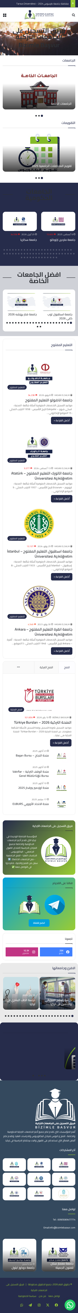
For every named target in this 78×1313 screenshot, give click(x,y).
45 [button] (18, 253)
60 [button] (30, 257)
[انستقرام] (39, 1305)
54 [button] (47, 257)
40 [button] (33, 253)
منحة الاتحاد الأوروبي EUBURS (31, 804)
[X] (47, 1305)
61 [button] (27, 257)
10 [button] (47, 250)
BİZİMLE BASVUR (60, 717)
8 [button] (53, 250)
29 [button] (65, 253)
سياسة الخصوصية (27, 1296)
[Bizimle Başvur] (39, 14)
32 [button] (56, 253)
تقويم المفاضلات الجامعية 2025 (52, 166)
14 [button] (36, 250)
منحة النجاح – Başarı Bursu (32, 755)
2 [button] (39, 115)
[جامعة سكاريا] (20, 221)
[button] (70, 1305)
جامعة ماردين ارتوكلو (62, 239)
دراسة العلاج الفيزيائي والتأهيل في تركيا (58, 1002)
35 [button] (47, 253)
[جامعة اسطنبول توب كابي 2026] (56, 302)
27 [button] (71, 253)
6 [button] (59, 250)
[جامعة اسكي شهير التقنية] (39, 1193)
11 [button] (45, 250)
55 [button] (45, 257)
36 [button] (45, 253)
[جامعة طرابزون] (19, 1255)
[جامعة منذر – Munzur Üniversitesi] (63, 1193)
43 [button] (24, 253)
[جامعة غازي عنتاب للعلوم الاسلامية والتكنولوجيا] (63, 1179)
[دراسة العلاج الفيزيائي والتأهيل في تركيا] (57, 993)
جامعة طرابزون (25, 1267)
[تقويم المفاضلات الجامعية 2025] (39, 152)
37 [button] (42, 253)
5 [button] (62, 250)
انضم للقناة (39, 923)
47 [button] (13, 253)
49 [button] (7, 253)
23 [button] (10, 250)
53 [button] (50, 257)
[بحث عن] (73, 16)
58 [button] (36, 257)
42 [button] (27, 253)
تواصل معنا (54, 1296)
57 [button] (39, 257)
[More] (18, 667)
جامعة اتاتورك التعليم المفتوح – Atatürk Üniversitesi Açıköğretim (41, 476)
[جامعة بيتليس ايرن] (14, 1164)
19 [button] (21, 250)
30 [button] (62, 253)
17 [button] (27, 250)
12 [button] (42, 250)
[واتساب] (21, 1305)
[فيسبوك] (56, 1305)
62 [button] (24, 257)
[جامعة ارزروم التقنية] (14, 1193)
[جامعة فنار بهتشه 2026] (21, 302)
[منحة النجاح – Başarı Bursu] (61, 756)
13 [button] (39, 250)
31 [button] (59, 253)
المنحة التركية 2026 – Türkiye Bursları (42, 722)
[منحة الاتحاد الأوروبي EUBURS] (61, 804)
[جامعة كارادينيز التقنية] (39, 1179)
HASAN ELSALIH (62, 395)
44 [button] (21, 253)
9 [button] (50, 250)
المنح (67, 667)
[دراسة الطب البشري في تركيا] (21, 993)
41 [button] (30, 253)
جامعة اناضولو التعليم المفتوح (48, 400)
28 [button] (68, 253)
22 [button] (13, 250)
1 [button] (42, 116)
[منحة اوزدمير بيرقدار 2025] (61, 788)
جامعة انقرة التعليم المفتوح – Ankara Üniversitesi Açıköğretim (43, 632)
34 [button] (50, 253)
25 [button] (4, 250)
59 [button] (33, 257)
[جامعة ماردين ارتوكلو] (58, 221)
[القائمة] (4, 16)
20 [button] (18, 250)
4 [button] (65, 250)
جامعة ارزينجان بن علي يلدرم (60, 1265)
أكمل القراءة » (62, 420)
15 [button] (33, 250)
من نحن (42, 1296)
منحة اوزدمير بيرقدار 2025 (33, 787)
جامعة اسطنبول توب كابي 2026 (60, 316)
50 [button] (4, 253)
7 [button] (56, 250)
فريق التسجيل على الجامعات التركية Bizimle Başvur (39, 37)
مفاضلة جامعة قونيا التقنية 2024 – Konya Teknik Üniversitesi (38, 3)
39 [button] (36, 253)
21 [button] (16, 250)
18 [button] (24, 250)
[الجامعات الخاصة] (39, 89)
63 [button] (21, 257)
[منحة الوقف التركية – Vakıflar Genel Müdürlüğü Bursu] (61, 772)
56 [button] (42, 257)
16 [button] (30, 250)
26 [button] (74, 253)
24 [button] (7, 250)
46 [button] (16, 253)
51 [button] (56, 257)
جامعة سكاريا (28, 239)
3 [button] (36, 115)
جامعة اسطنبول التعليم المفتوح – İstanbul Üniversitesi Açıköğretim (39, 554)
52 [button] (53, 257)
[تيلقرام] (30, 1305)
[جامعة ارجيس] (14, 1179)
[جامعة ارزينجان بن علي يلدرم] (58, 1255)
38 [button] (39, 253)
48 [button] (10, 253)
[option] (39, 89)
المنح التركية (46, 667)
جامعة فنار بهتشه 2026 (22, 314)
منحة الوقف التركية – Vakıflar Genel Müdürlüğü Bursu (31, 773)
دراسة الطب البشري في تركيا (21, 1002)
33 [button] (53, 253)
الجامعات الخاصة (61, 103)
